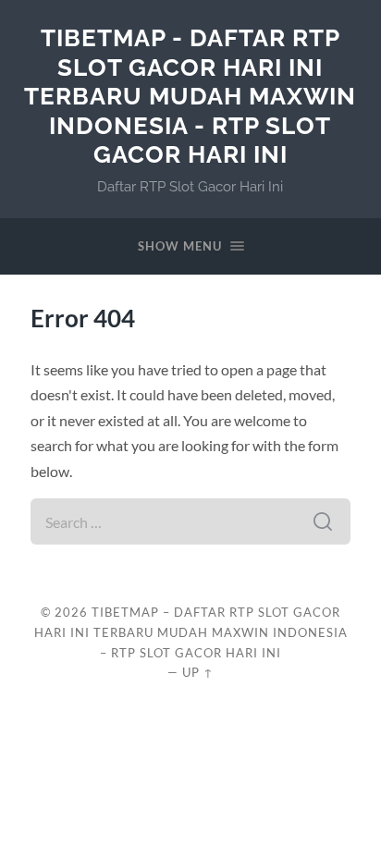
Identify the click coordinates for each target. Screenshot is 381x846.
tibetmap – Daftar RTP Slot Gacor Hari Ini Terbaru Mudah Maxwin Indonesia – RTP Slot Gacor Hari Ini (191, 632)
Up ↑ (198, 672)
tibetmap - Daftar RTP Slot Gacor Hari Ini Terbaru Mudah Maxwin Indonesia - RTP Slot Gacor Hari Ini (190, 95)
